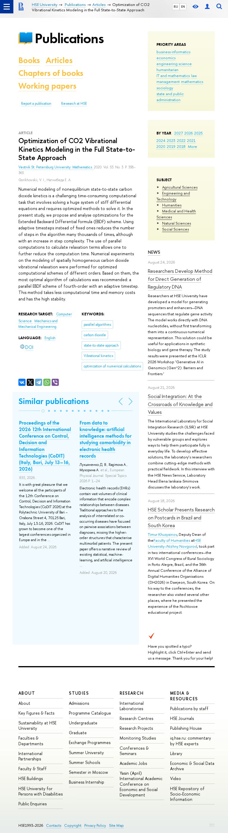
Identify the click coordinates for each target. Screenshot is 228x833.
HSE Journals (182, 718)
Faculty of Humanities (171, 540)
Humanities (171, 205)
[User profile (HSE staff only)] (207, 6)
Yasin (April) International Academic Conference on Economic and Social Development (141, 784)
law (194, 75)
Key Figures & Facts (36, 713)
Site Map (116, 825)
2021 (191, 140)
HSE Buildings (30, 778)
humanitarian (167, 69)
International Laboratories (132, 705)
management (168, 81)
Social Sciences (175, 229)
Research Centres (136, 718)
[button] (43, 411)
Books (29, 60)
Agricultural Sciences (179, 187)
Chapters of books (50, 73)
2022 (181, 140)
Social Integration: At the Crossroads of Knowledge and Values (180, 404)
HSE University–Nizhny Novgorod (174, 543)
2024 (160, 140)
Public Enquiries (32, 804)
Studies (79, 693)
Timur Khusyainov (162, 534)
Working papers (47, 86)
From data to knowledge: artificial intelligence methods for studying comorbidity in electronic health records (106, 439)
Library (176, 753)
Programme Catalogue (90, 713)
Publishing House (186, 728)
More (192, 146)
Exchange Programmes (89, 742)
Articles (59, 60)
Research (132, 693)
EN (183, 6)
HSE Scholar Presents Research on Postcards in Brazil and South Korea (181, 517)
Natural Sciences (176, 223)
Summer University (86, 752)
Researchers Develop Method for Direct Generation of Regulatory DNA (180, 278)
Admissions (79, 703)
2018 (181, 146)
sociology (164, 87)
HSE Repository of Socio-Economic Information (187, 794)
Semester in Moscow (88, 772)
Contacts (53, 825)
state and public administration (170, 96)
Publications (69, 38)
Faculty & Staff (32, 768)
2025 (198, 133)
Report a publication (36, 103)
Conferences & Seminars (134, 750)
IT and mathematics (173, 75)
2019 (171, 146)
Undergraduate (83, 723)
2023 (171, 140)
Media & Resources (184, 695)
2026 (188, 133)
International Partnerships (30, 756)
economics (165, 57)
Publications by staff (189, 708)
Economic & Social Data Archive (192, 765)
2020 (160, 146)
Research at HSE (74, 103)
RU (176, 6)
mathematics (192, 81)
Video (175, 778)
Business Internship (86, 782)
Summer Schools (84, 762)
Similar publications (53, 401)
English (50, 338)
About (26, 693)
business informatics (173, 51)
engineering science (174, 63)
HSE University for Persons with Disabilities (40, 791)
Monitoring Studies (138, 738)
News (154, 252)
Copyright (72, 825)
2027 (178, 133)
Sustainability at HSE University (37, 725)
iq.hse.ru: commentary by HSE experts (190, 740)
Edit (212, 824)
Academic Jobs (133, 763)
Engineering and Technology (173, 196)
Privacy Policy (95, 825)
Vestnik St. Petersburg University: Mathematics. (56, 167)
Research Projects (136, 728)
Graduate (78, 732)
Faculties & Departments (30, 740)
